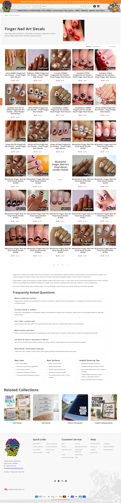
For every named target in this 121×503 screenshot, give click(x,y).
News (63, 443)
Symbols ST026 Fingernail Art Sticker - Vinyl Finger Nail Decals (105, 75)
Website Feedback (109, 446)
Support (1, 102)
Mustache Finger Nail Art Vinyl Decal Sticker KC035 (16, 181)
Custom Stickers (37, 452)
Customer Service (67, 449)
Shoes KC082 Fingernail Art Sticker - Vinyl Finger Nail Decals (105, 110)
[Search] (81, 6)
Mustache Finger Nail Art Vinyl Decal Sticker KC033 (60, 165)
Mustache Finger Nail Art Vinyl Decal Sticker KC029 (38, 216)
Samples (93, 449)
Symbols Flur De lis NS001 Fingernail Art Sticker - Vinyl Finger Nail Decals (16, 111)
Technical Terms (95, 443)
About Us (77, 443)
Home (6, 15)
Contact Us (94, 446)
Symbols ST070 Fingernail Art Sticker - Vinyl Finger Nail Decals (83, 75)
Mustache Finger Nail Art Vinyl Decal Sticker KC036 (105, 146)
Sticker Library (50, 449)
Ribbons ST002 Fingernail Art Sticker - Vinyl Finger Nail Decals (38, 75)
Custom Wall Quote (51, 446)
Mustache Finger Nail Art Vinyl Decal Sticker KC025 (16, 250)
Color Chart (94, 452)
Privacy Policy (79, 454)
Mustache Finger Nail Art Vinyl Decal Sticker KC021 (105, 250)
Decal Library (36, 443)
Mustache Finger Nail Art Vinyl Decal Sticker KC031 (105, 181)
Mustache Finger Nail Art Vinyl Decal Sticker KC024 (38, 250)
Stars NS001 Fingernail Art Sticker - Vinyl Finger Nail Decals (15, 75)
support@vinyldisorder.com (14, 468)
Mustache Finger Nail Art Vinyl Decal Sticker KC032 (83, 181)
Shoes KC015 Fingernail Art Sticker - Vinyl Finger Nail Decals (38, 146)
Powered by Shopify (65, 499)
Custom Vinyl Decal (51, 443)
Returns (64, 446)
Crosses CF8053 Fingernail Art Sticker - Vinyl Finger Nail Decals (60, 75)
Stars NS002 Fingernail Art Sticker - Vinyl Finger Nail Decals (38, 110)
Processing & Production (78, 450)
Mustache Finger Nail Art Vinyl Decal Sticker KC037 (83, 146)
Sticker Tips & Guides (68, 457)
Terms (63, 454)
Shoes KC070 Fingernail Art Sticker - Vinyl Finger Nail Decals (15, 146)
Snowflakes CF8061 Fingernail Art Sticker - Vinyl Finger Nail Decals (60, 110)
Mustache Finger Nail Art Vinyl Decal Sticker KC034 (38, 181)
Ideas (76, 457)
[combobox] (62, 6)
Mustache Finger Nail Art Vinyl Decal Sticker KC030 (16, 216)
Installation (107, 443)
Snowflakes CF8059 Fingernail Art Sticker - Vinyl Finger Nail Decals (83, 110)
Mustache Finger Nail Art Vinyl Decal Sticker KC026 (105, 216)
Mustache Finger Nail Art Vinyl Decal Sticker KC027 (83, 216)
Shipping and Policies (81, 446)
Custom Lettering (38, 446)
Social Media (36, 449)
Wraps (48, 452)
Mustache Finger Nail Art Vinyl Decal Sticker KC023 (60, 250)
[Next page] (67, 265)
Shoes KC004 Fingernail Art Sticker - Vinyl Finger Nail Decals (60, 146)
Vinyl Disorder (58, 499)
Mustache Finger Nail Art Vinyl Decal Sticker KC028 (60, 216)
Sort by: (88, 46)
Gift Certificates (108, 449)
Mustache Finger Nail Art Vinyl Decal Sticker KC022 (83, 250)
